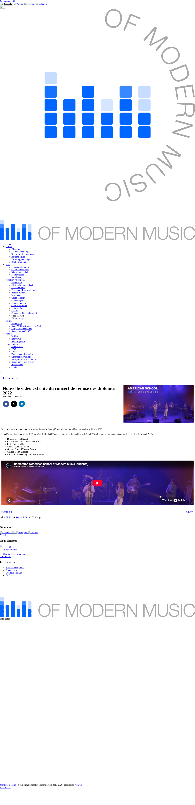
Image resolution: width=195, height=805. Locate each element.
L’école (9, 246)
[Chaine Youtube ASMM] (19, 4)
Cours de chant (18, 298)
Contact (14, 367)
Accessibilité (17, 364)
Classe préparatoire (20, 269)
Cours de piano (18, 300)
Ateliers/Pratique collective (23, 285)
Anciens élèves (18, 257)
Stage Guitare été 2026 (21, 328)
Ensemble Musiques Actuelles (24, 290)
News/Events (17, 346)
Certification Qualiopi (21, 357)
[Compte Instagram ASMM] (41, 4)
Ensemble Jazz (18, 287)
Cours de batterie (19, 305)
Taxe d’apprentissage (20, 259)
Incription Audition (8, 1)
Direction (15, 249)
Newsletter (5, 535)
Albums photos (18, 341)
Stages (9, 321)
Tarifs (14, 351)
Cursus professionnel (20, 267)
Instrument (16, 295)
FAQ (13, 349)
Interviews (16, 339)
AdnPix (78, 785)
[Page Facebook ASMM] (30, 4)
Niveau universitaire (20, 272)
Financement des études (22, 354)
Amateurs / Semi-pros (15, 280)
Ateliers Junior (18, 292)
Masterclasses (17, 275)
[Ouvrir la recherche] (6, 4)
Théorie (14, 310)
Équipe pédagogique (20, 251)
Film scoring (17, 318)
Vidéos (14, 336)
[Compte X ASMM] (14, 532)
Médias (9, 333)
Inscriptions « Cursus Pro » (23, 359)
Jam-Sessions (17, 277)
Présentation (16, 282)
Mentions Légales (8, 785)
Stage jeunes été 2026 (21, 331)
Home (8, 244)
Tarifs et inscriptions (15, 567)
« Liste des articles (9, 378)
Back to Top (5, 787)
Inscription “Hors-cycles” (22, 362)
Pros (8, 264)
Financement (11, 570)
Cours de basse (18, 308)
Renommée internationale (22, 254)
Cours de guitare (18, 303)
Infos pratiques (12, 344)
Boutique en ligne (19, 262)
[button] (6, 404)
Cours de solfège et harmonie (24, 313)
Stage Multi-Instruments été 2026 (26, 326)
